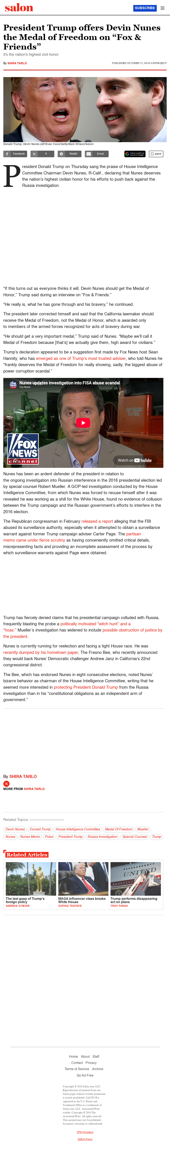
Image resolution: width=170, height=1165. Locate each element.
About (85, 1057)
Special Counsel (134, 837)
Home (73, 1057)
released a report (97, 522)
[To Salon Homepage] (19, 7)
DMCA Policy (85, 1139)
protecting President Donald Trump (86, 688)
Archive (97, 1069)
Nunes (10, 837)
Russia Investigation (102, 837)
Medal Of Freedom (118, 829)
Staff (95, 1057)
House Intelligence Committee (78, 829)
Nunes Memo (30, 837)
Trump (156, 837)
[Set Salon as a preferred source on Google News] (135, 154)
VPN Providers (85, 1132)
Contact (77, 1063)
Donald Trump (40, 829)
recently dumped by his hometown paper (40, 653)
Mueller (142, 829)
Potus (49, 837)
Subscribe (145, 8)
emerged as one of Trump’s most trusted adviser (81, 359)
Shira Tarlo (17, 63)
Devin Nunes (15, 829)
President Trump (70, 837)
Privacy (91, 1063)
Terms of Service (77, 1069)
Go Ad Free (85, 1075)
